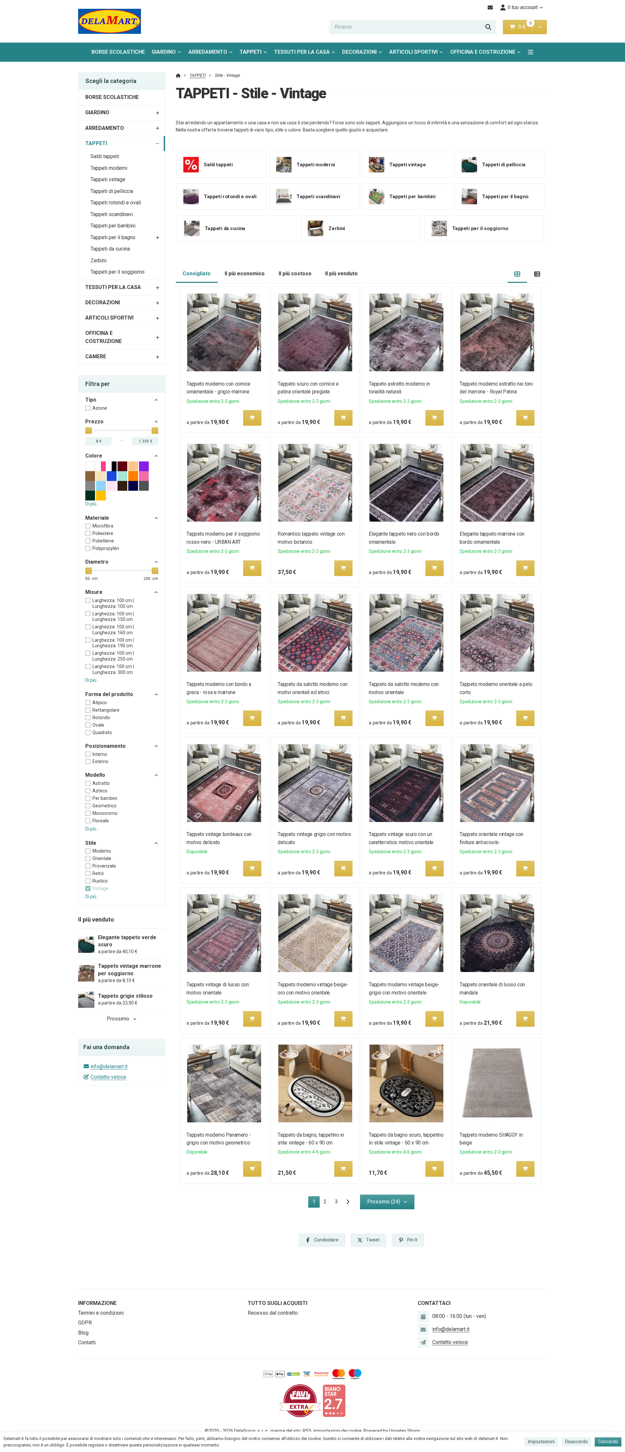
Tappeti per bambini (112, 226)
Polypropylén (105, 548)
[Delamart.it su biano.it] (334, 1400)
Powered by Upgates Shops (392, 1430)
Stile (90, 843)
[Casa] (109, 21)
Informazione (97, 1303)
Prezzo (94, 421)
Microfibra (102, 525)
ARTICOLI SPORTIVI (413, 52)
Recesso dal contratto (273, 1313)
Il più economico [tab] (245, 273)
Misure (94, 592)
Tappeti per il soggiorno (117, 272)
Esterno (100, 761)
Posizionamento (105, 746)
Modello (95, 775)
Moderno (101, 851)
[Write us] (423, 1342)
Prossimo (118, 1019)
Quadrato (102, 732)
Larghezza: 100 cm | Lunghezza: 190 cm (113, 643)
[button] (539, 27)
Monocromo (105, 813)
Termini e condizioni (101, 1313)
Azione (99, 408)
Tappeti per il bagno (112, 237)
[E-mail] (490, 7)
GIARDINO (164, 52)
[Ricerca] (488, 27)
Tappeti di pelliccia (111, 191)
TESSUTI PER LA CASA (302, 52)
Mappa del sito (286, 1430)
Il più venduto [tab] (341, 273)
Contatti (87, 1342)
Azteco (99, 790)
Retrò (98, 873)
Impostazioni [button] (541, 1441)
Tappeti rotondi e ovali (115, 202)
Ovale (98, 725)
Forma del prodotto (109, 694)
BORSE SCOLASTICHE (118, 52)
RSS (307, 1430)
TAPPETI (255, 54)
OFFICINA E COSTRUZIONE (482, 52)
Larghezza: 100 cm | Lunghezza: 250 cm (113, 656)
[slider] (88, 430)
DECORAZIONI (359, 52)
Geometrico (104, 805)
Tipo (90, 400)
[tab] (517, 274)
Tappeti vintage (107, 179)
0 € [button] (524, 27)
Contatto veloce (108, 1077)
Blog (83, 1333)
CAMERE (95, 356)
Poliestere (102, 533)
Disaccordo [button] (576, 1441)
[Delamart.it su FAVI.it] (300, 1400)
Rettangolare (105, 710)
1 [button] (315, 1203)
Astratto (101, 783)
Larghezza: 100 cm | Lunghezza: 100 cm (113, 603)
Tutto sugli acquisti (277, 1303)
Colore (93, 456)
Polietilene (103, 540)
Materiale (97, 518)
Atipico (99, 702)
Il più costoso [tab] (295, 273)
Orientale (101, 858)
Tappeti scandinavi (111, 214)
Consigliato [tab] (197, 273)
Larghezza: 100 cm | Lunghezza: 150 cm (113, 616)
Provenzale (104, 866)
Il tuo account (522, 7)
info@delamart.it (109, 1066)
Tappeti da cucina (110, 249)
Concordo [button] (608, 1441)
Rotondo (101, 717)
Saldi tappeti (104, 156)
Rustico (100, 881)
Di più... (92, 503)
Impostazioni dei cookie (337, 1430)
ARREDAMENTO (207, 52)
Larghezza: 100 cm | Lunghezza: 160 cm (113, 629)
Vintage (100, 888)
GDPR (85, 1323)
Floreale (100, 820)
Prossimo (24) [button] (383, 1202)
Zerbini (98, 260)
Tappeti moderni (108, 168)
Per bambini (104, 798)
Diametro (96, 562)
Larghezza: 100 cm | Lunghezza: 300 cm (113, 669)
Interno (99, 754)
